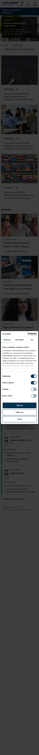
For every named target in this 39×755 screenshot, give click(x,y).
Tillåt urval (19, 412)
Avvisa (19, 419)
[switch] (34, 382)
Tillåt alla (19, 405)
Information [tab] (19, 340)
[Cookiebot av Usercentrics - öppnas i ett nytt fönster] (28, 334)
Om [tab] (32, 340)
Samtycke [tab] (7, 340)
